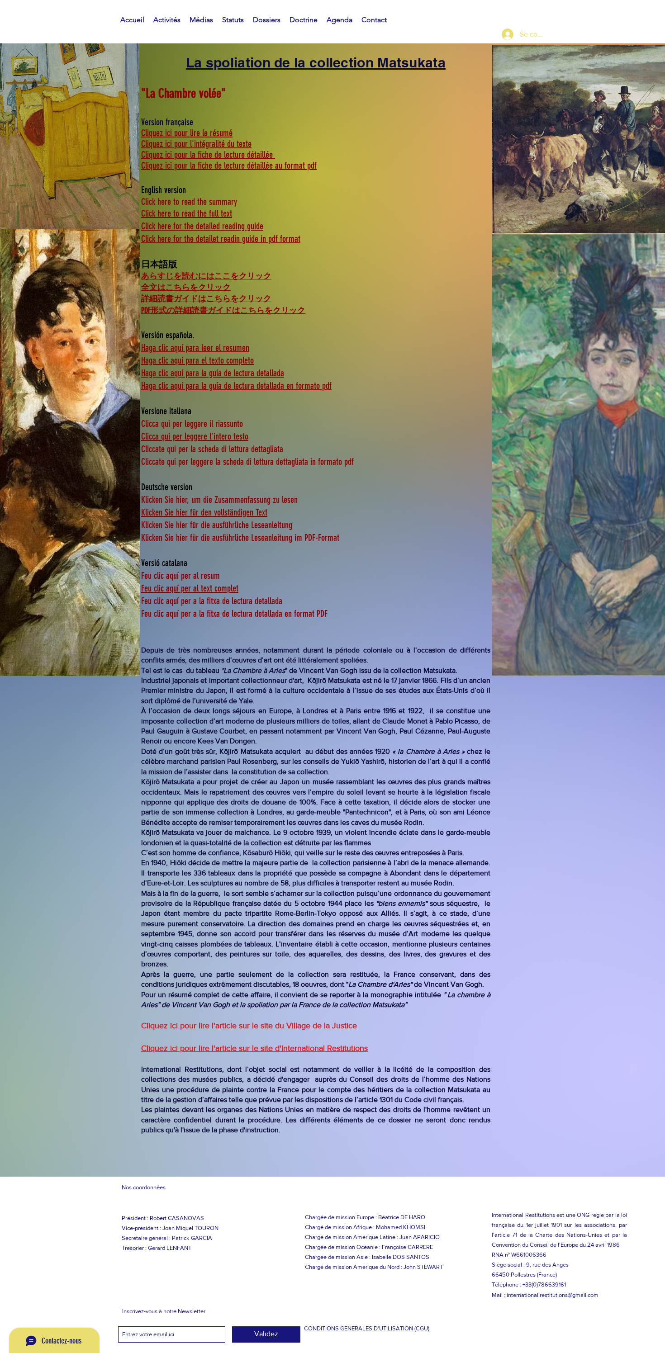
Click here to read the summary (189, 201)
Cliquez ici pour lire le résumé (187, 133)
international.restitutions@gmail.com (552, 1295)
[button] (167, 20)
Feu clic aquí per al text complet (189, 588)
